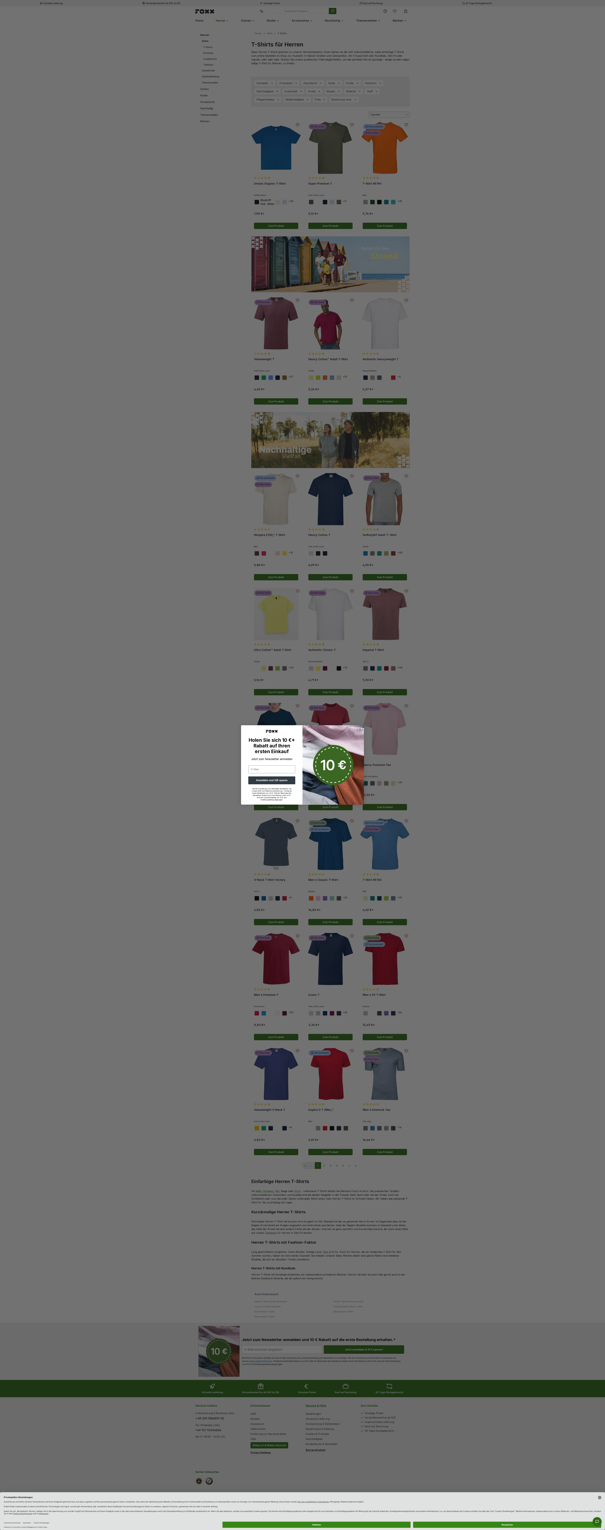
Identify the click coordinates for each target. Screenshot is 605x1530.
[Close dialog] (360, 729)
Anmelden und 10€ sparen (272, 780)
